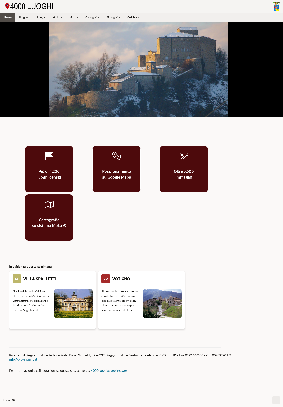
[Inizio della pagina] (276, 400)
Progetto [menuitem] (24, 17)
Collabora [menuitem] (133, 17)
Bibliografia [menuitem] (113, 17)
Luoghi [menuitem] (41, 17)
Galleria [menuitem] (57, 17)
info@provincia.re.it (23, 359)
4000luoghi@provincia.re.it (110, 370)
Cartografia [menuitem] (92, 17)
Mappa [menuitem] (73, 17)
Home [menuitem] (8, 17)
